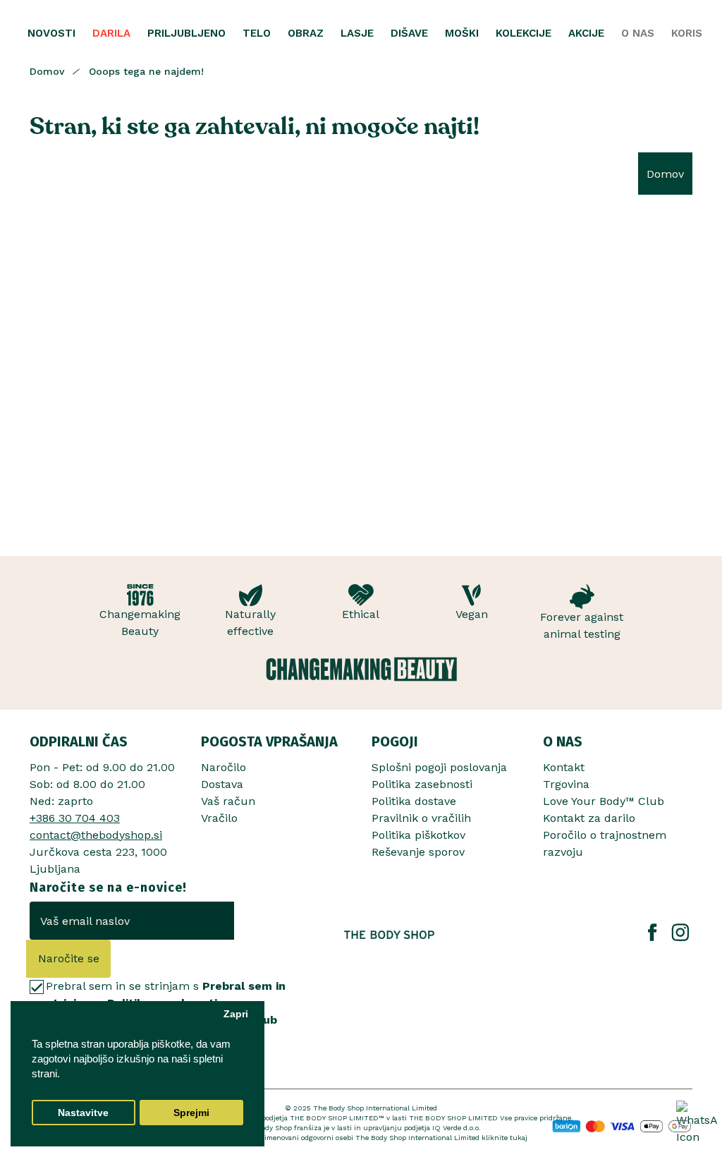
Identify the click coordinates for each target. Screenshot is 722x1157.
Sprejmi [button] (191, 1113)
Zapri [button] (236, 1014)
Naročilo (223, 767)
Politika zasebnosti (422, 784)
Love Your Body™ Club (603, 801)
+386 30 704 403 (75, 818)
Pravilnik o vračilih (421, 818)
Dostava (222, 784)
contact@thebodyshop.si (96, 835)
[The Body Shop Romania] (389, 935)
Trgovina (566, 784)
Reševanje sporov (418, 852)
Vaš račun (228, 801)
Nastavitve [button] (83, 1113)
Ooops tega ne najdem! (146, 71)
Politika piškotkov (418, 835)
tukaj (518, 1137)
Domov (47, 71)
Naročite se (68, 958)
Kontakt (564, 767)
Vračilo (219, 818)
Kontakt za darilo (589, 818)
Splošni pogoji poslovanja (439, 767)
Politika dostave (414, 801)
